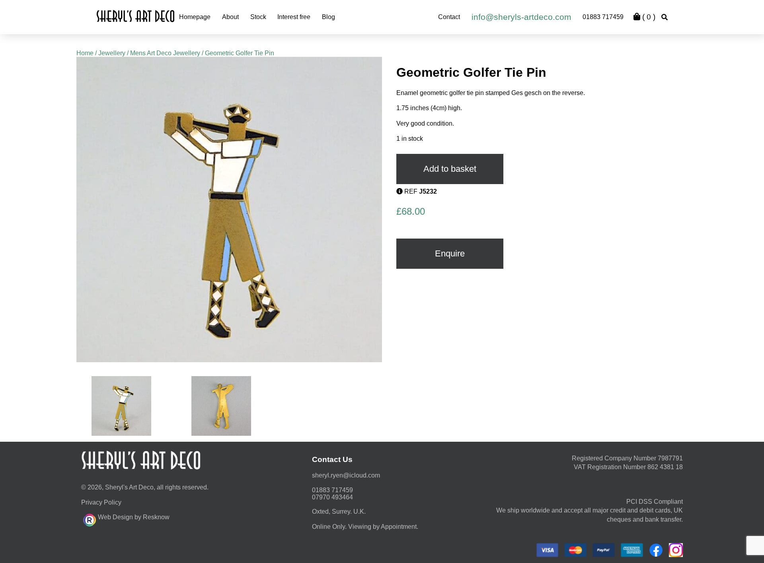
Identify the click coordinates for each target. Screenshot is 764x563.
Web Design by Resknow (134, 517)
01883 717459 (603, 17)
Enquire (450, 253)
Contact (449, 17)
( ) (647, 17)
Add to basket (449, 169)
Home (85, 53)
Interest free (293, 17)
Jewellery (111, 53)
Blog (328, 17)
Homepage (194, 17)
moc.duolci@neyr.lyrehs (346, 475)
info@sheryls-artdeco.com (521, 16)
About (230, 17)
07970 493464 (332, 497)
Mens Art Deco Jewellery (165, 53)
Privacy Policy (101, 502)
